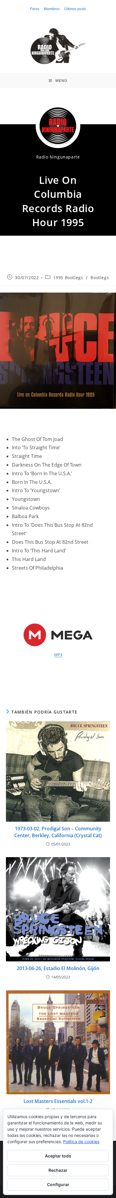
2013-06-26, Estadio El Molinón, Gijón (58, 968)
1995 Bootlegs (68, 277)
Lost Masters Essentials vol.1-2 (58, 1101)
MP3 (58, 654)
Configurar (58, 1184)
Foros (34, 9)
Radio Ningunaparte (58, 157)
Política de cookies (81, 1141)
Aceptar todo (58, 1155)
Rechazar (58, 1170)
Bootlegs (99, 277)
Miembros (52, 9)
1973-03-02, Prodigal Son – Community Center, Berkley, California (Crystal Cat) (58, 831)
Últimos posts (75, 9)
